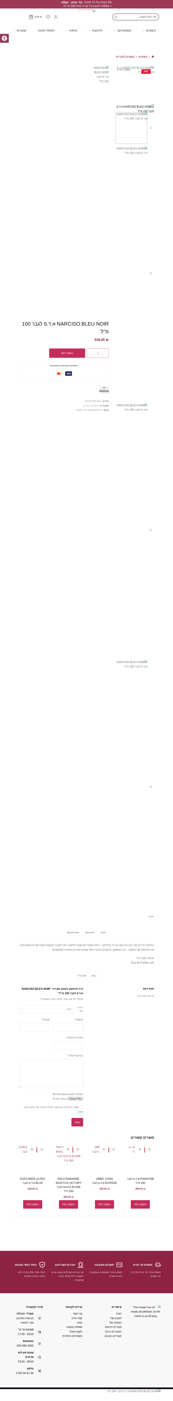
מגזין (79, 1322)
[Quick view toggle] (139, 1149)
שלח (77, 1122)
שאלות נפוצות (74, 1327)
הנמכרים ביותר (113, 1331)
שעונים (21, 30)
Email (45, 1019)
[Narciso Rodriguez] (100, 193)
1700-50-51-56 (25, 1373)
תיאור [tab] (103, 932)
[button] (4, 38)
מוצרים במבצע (113, 1336)
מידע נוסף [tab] (89, 932)
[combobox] (139, 17)
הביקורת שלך (75, 1055)
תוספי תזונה (46, 30)
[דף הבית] (153, 56)
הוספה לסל (67, 353)
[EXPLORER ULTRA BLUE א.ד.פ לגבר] (32, 1159)
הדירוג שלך (80, 1009)
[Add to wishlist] (149, 1149)
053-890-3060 (25, 1345)
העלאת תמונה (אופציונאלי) (69, 1094)
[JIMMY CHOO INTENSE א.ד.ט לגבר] (104, 1159)
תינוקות (97, 30)
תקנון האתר (75, 1331)
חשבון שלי (116, 1318)
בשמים (151, 30)
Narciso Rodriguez (89, 410)
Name (79, 1019)
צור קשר (77, 1313)
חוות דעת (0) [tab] (73, 932)
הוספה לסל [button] (140, 1204)
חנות (119, 1313)
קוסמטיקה (124, 30)
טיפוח (73, 30)
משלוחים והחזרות (72, 1336)
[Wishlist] (48, 17)
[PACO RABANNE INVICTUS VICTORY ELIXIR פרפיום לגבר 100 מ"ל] (68, 1159)
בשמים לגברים (90, 405)
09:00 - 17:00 (26, 1334)
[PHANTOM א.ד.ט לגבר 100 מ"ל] (140, 1159)
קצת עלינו (76, 1318)
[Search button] (116, 17)
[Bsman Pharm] (86, 17)
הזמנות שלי (115, 1322)
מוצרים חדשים (113, 1327)
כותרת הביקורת (75, 1037)
